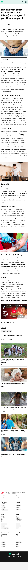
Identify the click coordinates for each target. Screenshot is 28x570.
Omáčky (17, 535)
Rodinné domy (18, 520)
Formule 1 (3, 517)
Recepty (17, 538)
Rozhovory (17, 500)
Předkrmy (17, 536)
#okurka (3, 542)
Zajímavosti (3, 503)
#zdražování (18, 505)
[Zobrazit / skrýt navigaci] (26, 2)
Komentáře (18, 498)
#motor (3, 505)
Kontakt (19, 556)
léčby (8, 295)
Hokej (2, 519)
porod (22, 134)
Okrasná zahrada (4, 534)
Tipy (2, 536)
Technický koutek (4, 502)
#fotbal (3, 526)
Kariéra (14, 556)
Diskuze (11, 339)
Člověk (8, 6)
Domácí (17, 497)
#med (17, 546)
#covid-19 (18, 509)
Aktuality (2, 497)
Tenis (2, 521)
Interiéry (17, 517)
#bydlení (17, 523)
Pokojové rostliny (4, 535)
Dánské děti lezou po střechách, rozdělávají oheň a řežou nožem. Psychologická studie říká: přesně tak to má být (13, 385)
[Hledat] (22, 2)
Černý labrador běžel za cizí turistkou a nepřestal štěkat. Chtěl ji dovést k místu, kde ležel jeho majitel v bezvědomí (14, 361)
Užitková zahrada (4, 538)
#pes (17, 527)
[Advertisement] (14, 474)
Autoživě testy (3, 498)
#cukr (17, 544)
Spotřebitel (18, 501)
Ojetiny (2, 500)
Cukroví (17, 534)
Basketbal (3, 516)
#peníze (17, 507)
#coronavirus (4, 524)
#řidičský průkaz (4, 509)
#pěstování (18, 525)
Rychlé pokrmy (18, 539)
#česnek (3, 546)
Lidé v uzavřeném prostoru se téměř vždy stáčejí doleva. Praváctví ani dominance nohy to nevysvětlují (13, 431)
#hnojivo (3, 544)
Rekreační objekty (19, 519)
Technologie (18, 502)
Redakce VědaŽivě (7, 24)
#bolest (3, 331)
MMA (2, 520)
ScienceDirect (10, 322)
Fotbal (2, 518)
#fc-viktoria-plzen (5, 528)
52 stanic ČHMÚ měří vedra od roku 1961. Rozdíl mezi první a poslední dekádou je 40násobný (13, 408)
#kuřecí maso (18, 542)
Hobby (17, 516)
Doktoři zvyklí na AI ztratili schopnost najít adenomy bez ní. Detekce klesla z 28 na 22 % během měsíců (13, 453)
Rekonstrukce (18, 518)
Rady (2, 501)
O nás (9, 556)
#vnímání (9, 331)
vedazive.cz (3, 6)
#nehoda (3, 507)
